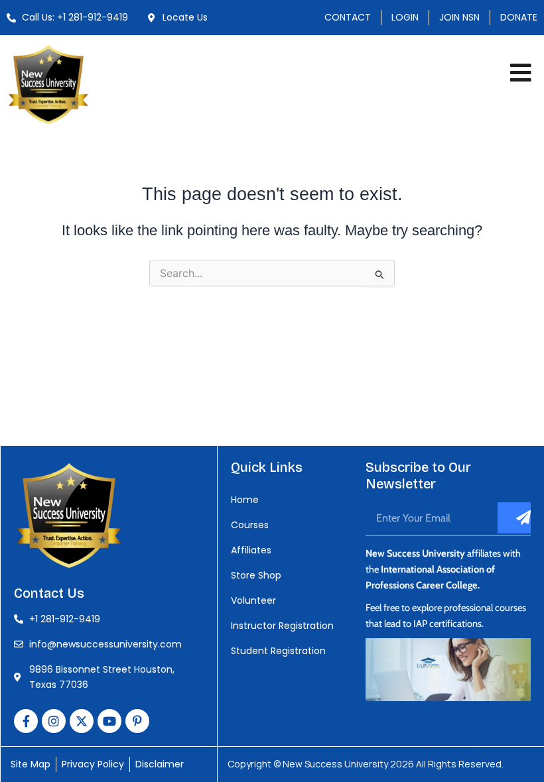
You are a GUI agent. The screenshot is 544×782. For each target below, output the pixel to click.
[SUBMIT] (514, 517)
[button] (520, 73)
